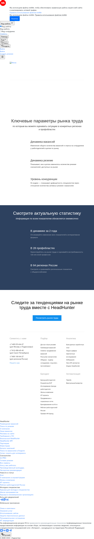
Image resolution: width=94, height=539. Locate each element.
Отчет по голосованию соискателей (35, 74)
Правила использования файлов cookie (51, 15)
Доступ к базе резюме (48, 344)
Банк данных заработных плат (36, 62)
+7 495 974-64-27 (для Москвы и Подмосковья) (21, 345)
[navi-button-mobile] (2, 57)
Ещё (83, 63)
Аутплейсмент (46, 366)
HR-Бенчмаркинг (62, 74)
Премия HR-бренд (47, 413)
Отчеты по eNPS (52, 70)
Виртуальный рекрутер (74, 383)
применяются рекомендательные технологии (47, 523)
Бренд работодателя (48, 380)
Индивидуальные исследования (58, 66)
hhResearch (70, 360)
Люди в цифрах (60, 62)
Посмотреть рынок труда (47, 106)
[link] (4, 42)
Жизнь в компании (47, 392)
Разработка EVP (46, 383)
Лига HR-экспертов (46, 78)
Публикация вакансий (48, 348)
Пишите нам (15, 363)
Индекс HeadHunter (73, 366)
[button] (2, 49)
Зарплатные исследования (28, 66)
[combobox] (5, 534)
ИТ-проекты (45, 395)
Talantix (68, 380)
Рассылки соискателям (49, 357)
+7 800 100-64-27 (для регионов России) (19, 357)
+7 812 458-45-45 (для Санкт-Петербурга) (19, 351)
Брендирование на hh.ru (49, 404)
